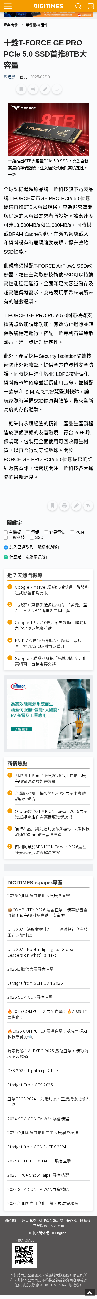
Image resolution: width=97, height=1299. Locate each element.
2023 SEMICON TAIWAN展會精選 (38, 1189)
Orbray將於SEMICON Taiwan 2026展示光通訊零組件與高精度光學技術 (51, 814)
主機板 (15, 532)
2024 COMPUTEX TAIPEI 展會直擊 (39, 1161)
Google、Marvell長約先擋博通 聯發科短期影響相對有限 (52, 590)
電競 (35, 532)
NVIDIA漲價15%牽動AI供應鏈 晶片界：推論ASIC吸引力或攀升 (48, 643)
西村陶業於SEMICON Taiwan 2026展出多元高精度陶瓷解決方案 (51, 849)
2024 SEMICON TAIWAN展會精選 (38, 1119)
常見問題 (40, 1226)
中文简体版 (40, 1233)
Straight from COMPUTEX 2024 (37, 1147)
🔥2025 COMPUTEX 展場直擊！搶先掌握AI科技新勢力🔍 (47, 1034)
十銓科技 (17, 538)
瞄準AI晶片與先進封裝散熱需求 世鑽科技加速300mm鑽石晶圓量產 (52, 831)
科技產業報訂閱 (51, 1221)
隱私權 (85, 1221)
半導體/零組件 (37, 25)
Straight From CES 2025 (30, 1085)
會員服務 (29, 1221)
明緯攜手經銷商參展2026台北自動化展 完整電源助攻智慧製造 (50, 778)
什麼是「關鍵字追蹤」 (29, 557)
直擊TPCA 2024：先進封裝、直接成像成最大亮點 (48, 1101)
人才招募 (57, 1226)
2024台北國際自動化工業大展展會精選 (43, 1132)
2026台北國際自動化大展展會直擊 (38, 895)
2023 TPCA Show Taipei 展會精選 (38, 1175)
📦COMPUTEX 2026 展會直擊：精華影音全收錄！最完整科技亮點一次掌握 (47, 912)
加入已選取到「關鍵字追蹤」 (35, 547)
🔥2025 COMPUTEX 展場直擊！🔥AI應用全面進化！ (47, 1014)
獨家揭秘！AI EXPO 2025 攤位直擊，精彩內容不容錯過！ (47, 1053)
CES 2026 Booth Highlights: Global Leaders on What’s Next (41, 952)
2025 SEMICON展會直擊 (30, 997)
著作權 (71, 1221)
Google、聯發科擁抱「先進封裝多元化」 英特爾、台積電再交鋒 (52, 661)
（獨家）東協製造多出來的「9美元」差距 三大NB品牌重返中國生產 (51, 607)
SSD (39, 538)
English (60, 1233)
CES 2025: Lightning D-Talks (34, 1070)
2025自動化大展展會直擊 (30, 969)
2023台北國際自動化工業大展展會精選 (43, 1203)
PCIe (79, 532)
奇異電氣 (57, 532)
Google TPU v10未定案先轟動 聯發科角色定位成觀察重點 (51, 625)
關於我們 (11, 1221)
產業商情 (11, 25)
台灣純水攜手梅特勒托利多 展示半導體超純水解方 (50, 796)
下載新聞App (24, 1240)
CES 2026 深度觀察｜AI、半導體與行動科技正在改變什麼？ (47, 932)
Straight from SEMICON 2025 (35, 983)
